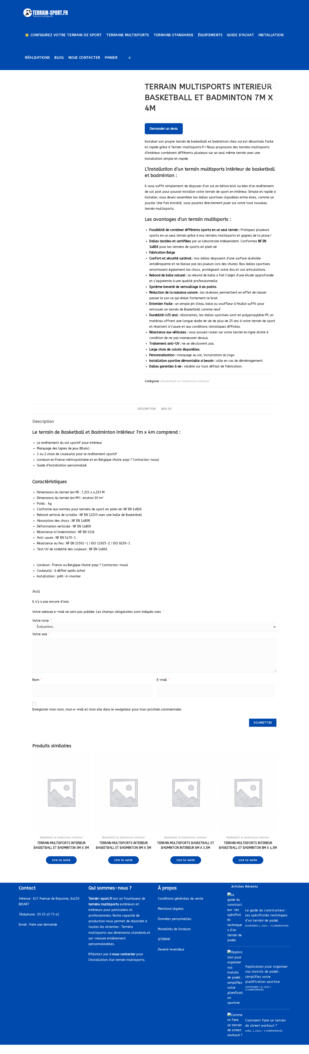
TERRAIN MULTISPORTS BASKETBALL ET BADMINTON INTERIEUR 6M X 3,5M (185, 845)
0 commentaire (279, 926)
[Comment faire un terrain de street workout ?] (235, 1025)
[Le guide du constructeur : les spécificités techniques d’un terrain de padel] (235, 917)
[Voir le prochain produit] (273, 85)
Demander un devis (164, 129)
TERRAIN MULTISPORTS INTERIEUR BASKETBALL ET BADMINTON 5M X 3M (61, 845)
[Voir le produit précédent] (265, 85)
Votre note (42, 620)
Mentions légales (171, 909)
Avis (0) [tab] (166, 408)
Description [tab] (147, 408)
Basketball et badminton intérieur (185, 381)
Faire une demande (43, 925)
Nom (37, 680)
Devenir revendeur (171, 949)
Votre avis (41, 634)
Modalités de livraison (174, 929)
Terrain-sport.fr (100, 899)
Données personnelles (174, 919)
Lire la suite (61, 860)
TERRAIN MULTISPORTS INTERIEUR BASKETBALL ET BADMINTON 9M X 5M (123, 845)
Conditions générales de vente (180, 899)
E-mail (163, 680)
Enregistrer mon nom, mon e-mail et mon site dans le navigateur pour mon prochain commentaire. (107, 709)
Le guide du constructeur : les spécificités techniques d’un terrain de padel (266, 915)
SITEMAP (164, 939)
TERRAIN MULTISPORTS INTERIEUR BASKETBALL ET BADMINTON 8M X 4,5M (248, 845)
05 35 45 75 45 (48, 914)
